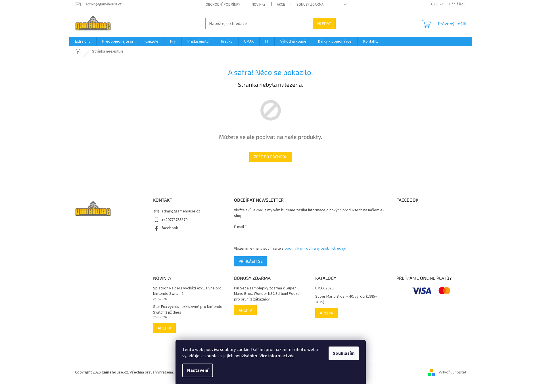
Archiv (164, 327)
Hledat (324, 23)
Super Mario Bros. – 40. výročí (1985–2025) (346, 299)
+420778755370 (174, 220)
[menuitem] (82, 41)
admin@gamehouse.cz (181, 211)
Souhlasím (344, 353)
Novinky (259, 4)
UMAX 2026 (324, 288)
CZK (434, 4)
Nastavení (197, 370)
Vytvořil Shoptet (452, 372)
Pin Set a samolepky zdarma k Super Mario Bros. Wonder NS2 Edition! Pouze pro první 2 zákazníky (267, 294)
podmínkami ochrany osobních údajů (315, 248)
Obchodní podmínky (223, 4)
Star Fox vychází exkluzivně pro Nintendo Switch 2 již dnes (187, 309)
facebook (170, 228)
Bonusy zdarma (309, 4)
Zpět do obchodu (270, 156)
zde (291, 356)
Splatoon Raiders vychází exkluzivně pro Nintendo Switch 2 (187, 291)
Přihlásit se (251, 261)
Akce (281, 4)
